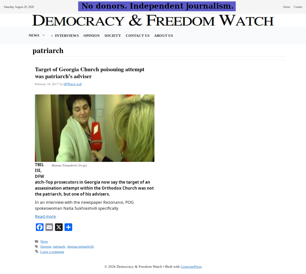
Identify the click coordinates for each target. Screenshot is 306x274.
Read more (45, 216)
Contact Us (137, 36)
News (34, 35)
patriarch (59, 246)
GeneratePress (191, 267)
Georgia (45, 246)
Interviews (66, 36)
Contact (298, 7)
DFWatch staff (73, 84)
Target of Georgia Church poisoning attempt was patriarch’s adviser (89, 72)
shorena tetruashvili (80, 246)
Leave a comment (52, 251)
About (286, 7)
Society (112, 36)
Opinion (91, 36)
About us (163, 36)
